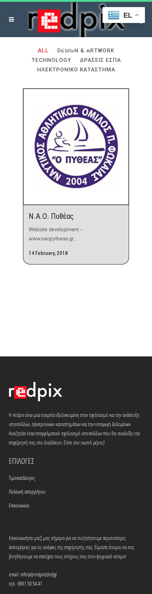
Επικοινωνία (19, 505)
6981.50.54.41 (30, 583)
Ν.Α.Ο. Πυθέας (51, 216)
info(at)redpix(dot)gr (39, 574)
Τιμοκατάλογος (22, 477)
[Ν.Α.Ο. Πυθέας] (76, 146)
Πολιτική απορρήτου (27, 491)
